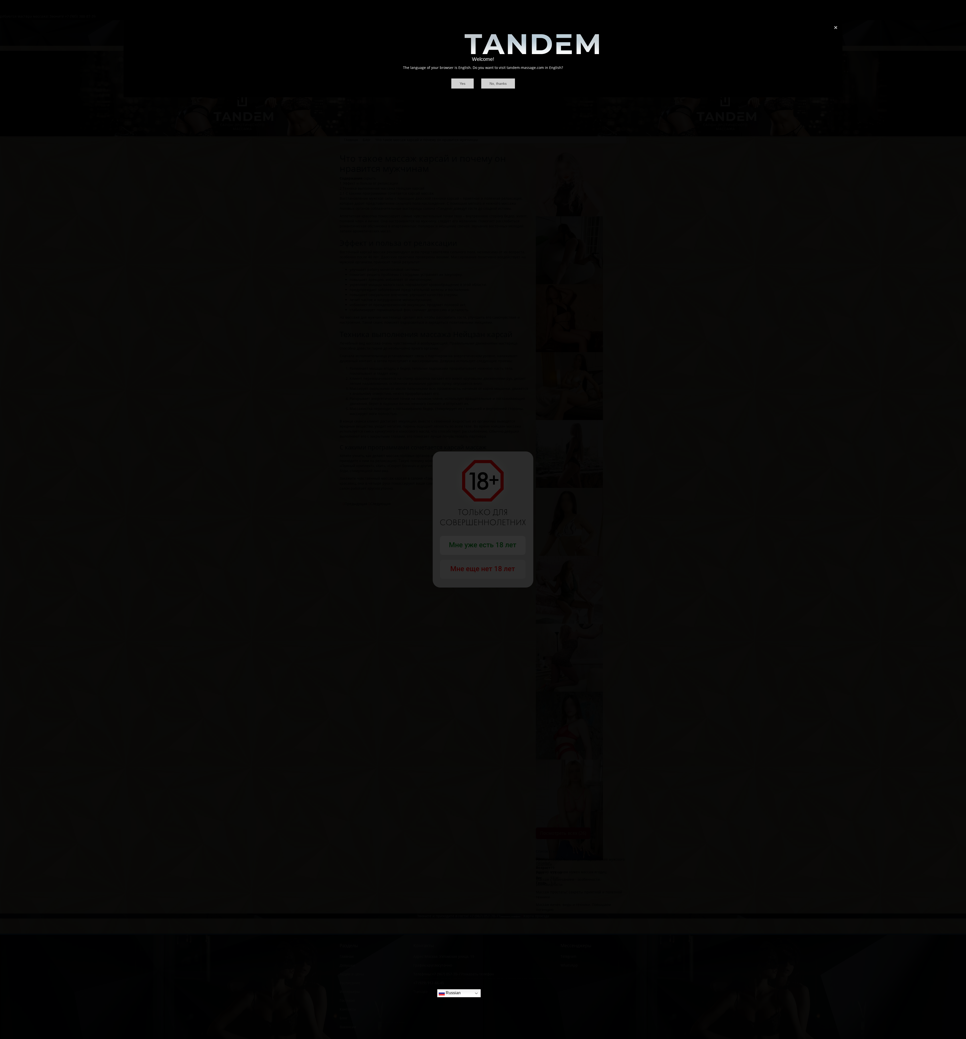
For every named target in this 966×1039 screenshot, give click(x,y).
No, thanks (498, 83)
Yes (462, 83)
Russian (453, 993)
